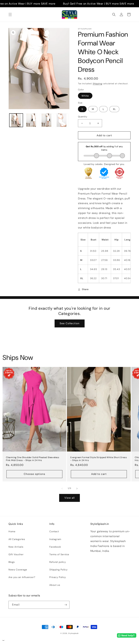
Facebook (55, 546)
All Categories (16, 539)
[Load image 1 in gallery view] (16, 120)
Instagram (55, 539)
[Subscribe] (65, 605)
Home (11, 531)
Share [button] (85, 289)
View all (69, 497)
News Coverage (17, 569)
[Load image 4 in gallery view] (61, 120)
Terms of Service (59, 554)
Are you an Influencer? (21, 577)
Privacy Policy (57, 577)
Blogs (11, 561)
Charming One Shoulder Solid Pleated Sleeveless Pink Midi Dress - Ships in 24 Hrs (32, 459)
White (85, 95)
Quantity (82, 116)
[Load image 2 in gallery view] (31, 120)
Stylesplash (73, 633)
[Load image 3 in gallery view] (46, 120)
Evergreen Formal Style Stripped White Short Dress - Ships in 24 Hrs (98, 459)
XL (114, 109)
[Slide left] (62, 488)
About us (54, 584)
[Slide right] (77, 488)
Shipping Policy (58, 569)
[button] (10, 14)
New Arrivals (15, 546)
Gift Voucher (15, 554)
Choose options (34, 474)
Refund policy (57, 561)
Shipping (97, 83)
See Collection (70, 323)
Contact (54, 531)
